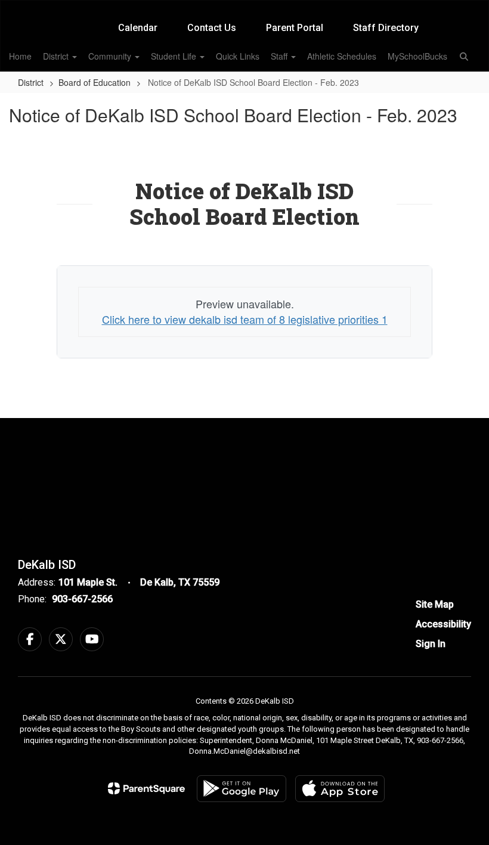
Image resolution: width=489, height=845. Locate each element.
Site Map (435, 604)
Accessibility (443, 624)
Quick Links (237, 56)
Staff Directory (386, 27)
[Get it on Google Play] (241, 788)
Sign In (430, 643)
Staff (280, 56)
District (57, 56)
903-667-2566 (82, 599)
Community (111, 56)
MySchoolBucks (417, 56)
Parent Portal (294, 27)
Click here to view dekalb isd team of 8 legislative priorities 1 (245, 319)
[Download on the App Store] (340, 788)
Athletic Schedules (341, 56)
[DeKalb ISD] (244, 8)
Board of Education (94, 82)
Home (20, 56)
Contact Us (211, 27)
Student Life (175, 56)
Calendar (137, 27)
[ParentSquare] (146, 788)
